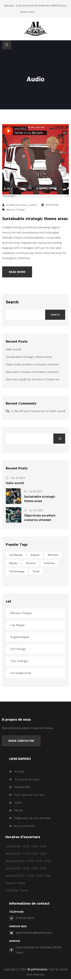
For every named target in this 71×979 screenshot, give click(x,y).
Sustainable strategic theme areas (35, 219)
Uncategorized (20, 673)
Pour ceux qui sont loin (29, 795)
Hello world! (13, 349)
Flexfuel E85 (22, 787)
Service (31, 563)
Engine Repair (19, 637)
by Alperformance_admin (21, 205)
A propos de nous (26, 779)
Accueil (19, 771)
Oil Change (18, 649)
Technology (16, 571)
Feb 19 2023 (17, 478)
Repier (13, 563)
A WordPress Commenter (28, 411)
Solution (49, 563)
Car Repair (16, 554)
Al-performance (37, 969)
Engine (35, 554)
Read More (17, 272)
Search (12, 302)
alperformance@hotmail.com (33, 932)
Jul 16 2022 (35, 491)
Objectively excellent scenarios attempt (32, 364)
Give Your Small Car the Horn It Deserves (32, 379)
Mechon (53, 554)
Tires (36, 571)
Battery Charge (16, 209)
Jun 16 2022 (35, 510)
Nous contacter (21, 741)
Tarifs (17, 803)
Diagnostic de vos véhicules (32, 818)
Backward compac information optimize (32, 372)
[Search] (59, 439)
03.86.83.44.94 (24, 918)
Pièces (18, 810)
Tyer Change (19, 661)
